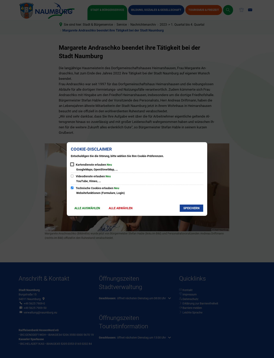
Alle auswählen (87, 208)
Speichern (191, 208)
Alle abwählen (121, 208)
